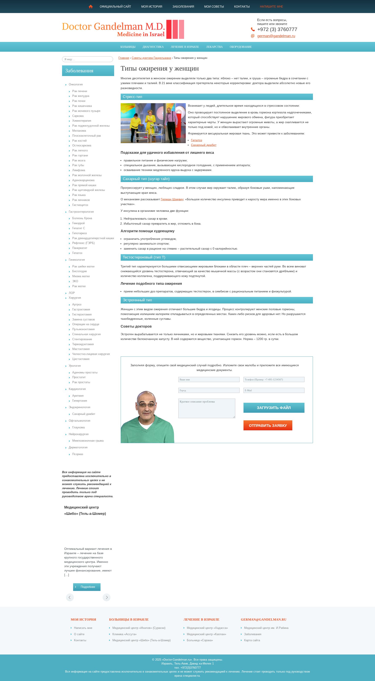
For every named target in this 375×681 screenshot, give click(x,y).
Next (106, 597)
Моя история (151, 6)
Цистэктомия (80, 359)
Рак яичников (81, 200)
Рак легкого (80, 150)
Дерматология (78, 447)
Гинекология (77, 259)
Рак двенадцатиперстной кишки (93, 238)
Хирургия (75, 297)
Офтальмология (79, 420)
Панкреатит (79, 248)
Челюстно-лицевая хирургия (91, 354)
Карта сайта (252, 640)
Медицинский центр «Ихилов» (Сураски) (138, 628)
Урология (75, 365)
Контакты (242, 6)
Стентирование (82, 339)
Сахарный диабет (83, 414)
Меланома (79, 130)
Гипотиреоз (79, 233)
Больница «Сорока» (200, 640)
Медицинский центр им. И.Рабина (266, 628)
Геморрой (78, 223)
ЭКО (75, 281)
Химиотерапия (81, 120)
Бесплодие (79, 271)
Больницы (127, 46)
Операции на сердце (85, 324)
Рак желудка (80, 96)
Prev (69, 597)
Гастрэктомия (81, 309)
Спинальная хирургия (86, 334)
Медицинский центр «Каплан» (206, 634)
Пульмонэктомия (83, 329)
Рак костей (79, 140)
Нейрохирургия (79, 434)
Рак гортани (80, 155)
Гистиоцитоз (80, 205)
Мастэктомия (81, 349)
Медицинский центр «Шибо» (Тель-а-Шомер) (141, 640)
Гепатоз (77, 253)
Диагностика (153, 46)
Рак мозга (78, 160)
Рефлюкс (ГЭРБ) (83, 243)
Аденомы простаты (84, 372)
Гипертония (79, 400)
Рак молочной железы (87, 175)
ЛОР (72, 293)
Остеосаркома (81, 145)
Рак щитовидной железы (88, 190)
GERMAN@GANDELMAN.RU (263, 619)
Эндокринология (79, 407)
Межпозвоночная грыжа (88, 440)
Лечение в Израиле (185, 46)
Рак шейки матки (83, 266)
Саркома (78, 116)
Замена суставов (83, 319)
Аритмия (78, 395)
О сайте (79, 634)
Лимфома (78, 170)
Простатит (79, 377)
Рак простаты (81, 382)
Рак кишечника (82, 106)
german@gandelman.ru (276, 36)
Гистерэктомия (82, 314)
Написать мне (83, 628)
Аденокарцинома (83, 180)
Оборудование (241, 46)
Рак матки (79, 286)
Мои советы (214, 6)
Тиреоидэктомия (83, 344)
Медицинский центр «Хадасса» (207, 628)
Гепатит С (78, 228)
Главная (91, 6)
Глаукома (78, 427)
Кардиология (77, 389)
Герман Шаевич (172, 199)
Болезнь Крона (82, 218)
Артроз (76, 304)
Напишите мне (271, 6)
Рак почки (78, 101)
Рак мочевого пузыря (86, 111)
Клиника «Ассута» (124, 634)
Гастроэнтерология (81, 211)
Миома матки (81, 276)
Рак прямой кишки (84, 185)
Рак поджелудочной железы (91, 125)
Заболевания (183, 6)
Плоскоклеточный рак (86, 135)
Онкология (76, 84)
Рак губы (78, 165)
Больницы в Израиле (129, 619)
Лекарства (214, 46)
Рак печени (79, 91)
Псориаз (77, 454)
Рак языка (79, 195)
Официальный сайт (115, 6)
